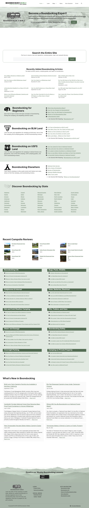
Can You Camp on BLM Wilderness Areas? (15, 80)
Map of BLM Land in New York (66, 75)
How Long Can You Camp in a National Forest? (61, 148)
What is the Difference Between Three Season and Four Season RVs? (23, 324)
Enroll (76, 3)
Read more (32, 398)
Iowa (22, 201)
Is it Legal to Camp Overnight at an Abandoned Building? (64, 356)
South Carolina (58, 211)
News (61, 3)
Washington (74, 205)
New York (57, 194)
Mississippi (41, 199)
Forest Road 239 (16, 250)
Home (40, 3)
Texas (72, 197)
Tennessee (74, 194)
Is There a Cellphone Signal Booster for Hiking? (17, 295)
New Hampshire (42, 209)
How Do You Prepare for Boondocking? (58, 110)
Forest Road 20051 (45, 243)
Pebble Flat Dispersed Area (47, 256)
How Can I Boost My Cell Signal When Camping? (18, 304)
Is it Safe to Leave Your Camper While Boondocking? (63, 343)
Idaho (22, 194)
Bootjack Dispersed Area (18, 243)
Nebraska (40, 205)
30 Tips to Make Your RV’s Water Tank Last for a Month (19, 339)
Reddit (39, 496)
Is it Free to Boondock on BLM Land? (58, 127)
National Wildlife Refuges (55, 172)
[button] (81, 3)
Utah (72, 199)
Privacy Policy (37, 488)
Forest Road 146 (16, 256)
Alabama (6, 192)
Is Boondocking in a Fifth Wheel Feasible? (60, 321)
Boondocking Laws (65, 495)
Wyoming (73, 211)
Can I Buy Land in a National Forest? (59, 365)
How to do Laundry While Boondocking (15, 273)
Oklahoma (57, 203)
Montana (40, 203)
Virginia (73, 203)
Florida (6, 209)
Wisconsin (74, 209)
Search (72, 59)
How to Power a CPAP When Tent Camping (60, 301)
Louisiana (23, 207)
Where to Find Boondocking (71, 177)
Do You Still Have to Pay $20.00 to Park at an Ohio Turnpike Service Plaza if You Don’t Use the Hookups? (71, 81)
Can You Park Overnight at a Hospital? (15, 362)
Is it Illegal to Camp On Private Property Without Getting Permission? (67, 362)
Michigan (40, 194)
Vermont (73, 201)
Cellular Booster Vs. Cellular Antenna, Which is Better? (19, 298)
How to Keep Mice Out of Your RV (58, 285)
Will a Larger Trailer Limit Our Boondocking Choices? (63, 318)
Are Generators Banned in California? (59, 298)
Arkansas (6, 199)
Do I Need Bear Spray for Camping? (59, 276)
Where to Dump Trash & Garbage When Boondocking (19, 282)
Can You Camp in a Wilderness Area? (41, 80)
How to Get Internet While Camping (14, 301)
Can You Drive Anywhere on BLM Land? (59, 133)
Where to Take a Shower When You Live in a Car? (18, 279)
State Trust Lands (53, 174)
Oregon (56, 205)
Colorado (6, 203)
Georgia (6, 211)
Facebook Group (38, 494)
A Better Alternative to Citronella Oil (59, 273)
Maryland (23, 211)
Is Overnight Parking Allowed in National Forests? (61, 155)
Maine (22, 209)
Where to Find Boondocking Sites (57, 114)
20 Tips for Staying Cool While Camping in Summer (18, 312)
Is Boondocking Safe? (54, 116)
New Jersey (41, 211)
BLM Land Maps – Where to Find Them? (59, 136)
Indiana (23, 199)
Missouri (40, 201)
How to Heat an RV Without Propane (15, 321)
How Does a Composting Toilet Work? (15, 285)
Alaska (6, 194)
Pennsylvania (58, 207)
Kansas (23, 203)
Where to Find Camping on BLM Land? (58, 131)
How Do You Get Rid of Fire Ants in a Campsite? (62, 282)
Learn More (43, 476)
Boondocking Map (65, 488)
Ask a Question (69, 3)
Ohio (55, 201)
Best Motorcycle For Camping (57, 324)
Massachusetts (42, 192)
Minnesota (40, 197)
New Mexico (57, 192)
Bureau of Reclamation (54, 170)
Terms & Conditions (38, 490)
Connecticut (7, 205)
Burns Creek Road (72, 243)
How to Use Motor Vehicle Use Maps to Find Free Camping (64, 153)
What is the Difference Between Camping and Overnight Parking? (22, 353)
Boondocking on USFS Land (72, 157)
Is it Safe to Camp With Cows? (57, 279)
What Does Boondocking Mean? (56, 108)
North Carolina (58, 197)
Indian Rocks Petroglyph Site (47, 250)
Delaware (6, 207)
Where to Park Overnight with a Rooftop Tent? (17, 359)
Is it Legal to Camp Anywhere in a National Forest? (62, 151)
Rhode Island (58, 209)
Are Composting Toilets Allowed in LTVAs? (16, 342)
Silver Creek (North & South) (75, 250)
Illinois (22, 197)
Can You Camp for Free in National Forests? (60, 146)
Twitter (35, 496)
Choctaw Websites (76, 505)
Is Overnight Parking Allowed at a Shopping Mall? (62, 359)
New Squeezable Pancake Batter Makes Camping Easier (22, 425)
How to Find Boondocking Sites (68, 492)
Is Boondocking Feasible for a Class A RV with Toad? (63, 315)
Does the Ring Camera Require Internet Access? (43, 75)
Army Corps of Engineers (55, 168)
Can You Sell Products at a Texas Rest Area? (43, 88)
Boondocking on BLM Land (71, 138)
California (6, 201)
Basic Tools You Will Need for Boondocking (60, 112)
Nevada (40, 207)
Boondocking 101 (68, 119)
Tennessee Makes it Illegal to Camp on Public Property (65, 425)
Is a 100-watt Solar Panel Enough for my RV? (70, 88)
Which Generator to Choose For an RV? (60, 304)
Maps (53, 3)
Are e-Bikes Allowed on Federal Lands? (14, 75)
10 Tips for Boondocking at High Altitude (16, 315)
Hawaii (23, 192)
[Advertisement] (44, 40)
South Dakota (75, 192)
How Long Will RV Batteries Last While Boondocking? (63, 295)
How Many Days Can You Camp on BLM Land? (61, 129)
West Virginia (74, 207)
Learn (48, 3)
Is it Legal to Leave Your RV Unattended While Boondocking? (65, 341)
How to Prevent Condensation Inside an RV (16, 276)
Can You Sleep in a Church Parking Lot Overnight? (18, 356)
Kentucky (23, 205)
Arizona (6, 197)
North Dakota (58, 199)
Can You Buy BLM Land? (56, 353)
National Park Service (54, 166)
